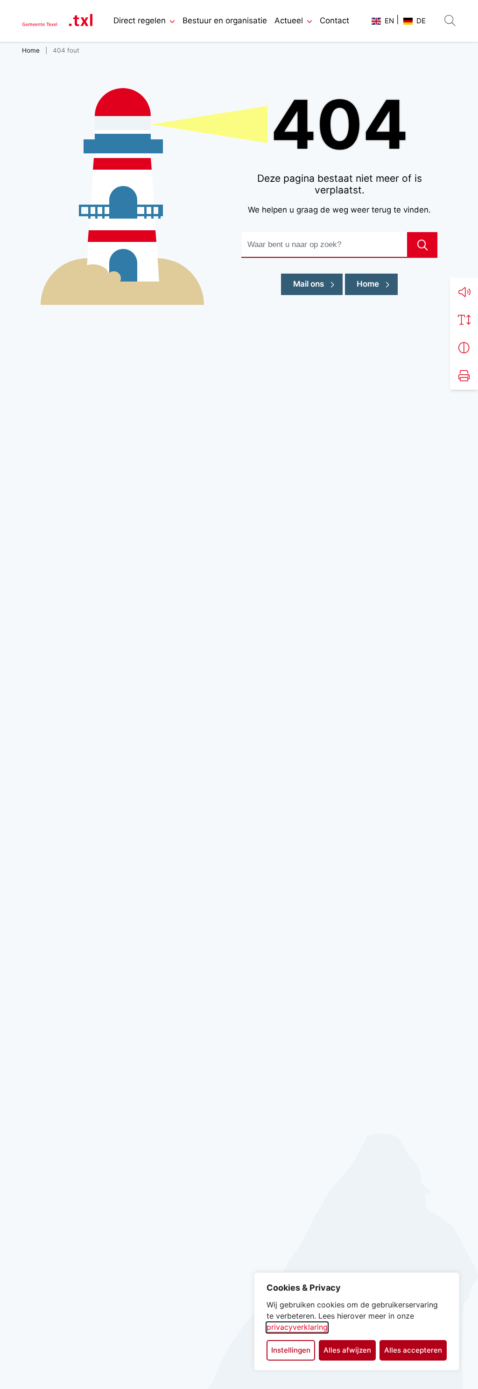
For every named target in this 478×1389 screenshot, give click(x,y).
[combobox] (339, 245)
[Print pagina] (464, 376)
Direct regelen (139, 20)
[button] (464, 292)
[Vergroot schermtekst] (464, 320)
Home (368, 284)
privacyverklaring (297, 1327)
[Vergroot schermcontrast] (464, 348)
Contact (334, 20)
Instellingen (290, 1350)
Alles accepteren (413, 1350)
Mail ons (318, 284)
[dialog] (356, 1321)
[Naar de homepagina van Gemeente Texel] (57, 21)
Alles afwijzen (347, 1350)
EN (389, 20)
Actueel (288, 20)
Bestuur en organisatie (225, 20)
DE (421, 20)
